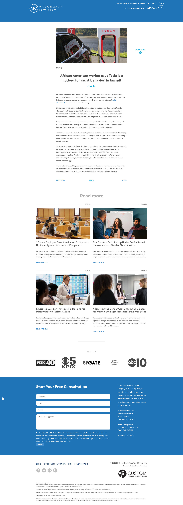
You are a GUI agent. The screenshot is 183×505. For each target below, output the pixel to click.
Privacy (126, 466)
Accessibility (134, 466)
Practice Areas (81, 464)
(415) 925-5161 (128, 435)
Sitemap (143, 466)
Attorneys (61, 464)
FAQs (70, 464)
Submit (40, 444)
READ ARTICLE (41, 329)
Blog (38, 464)
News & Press (49, 464)
